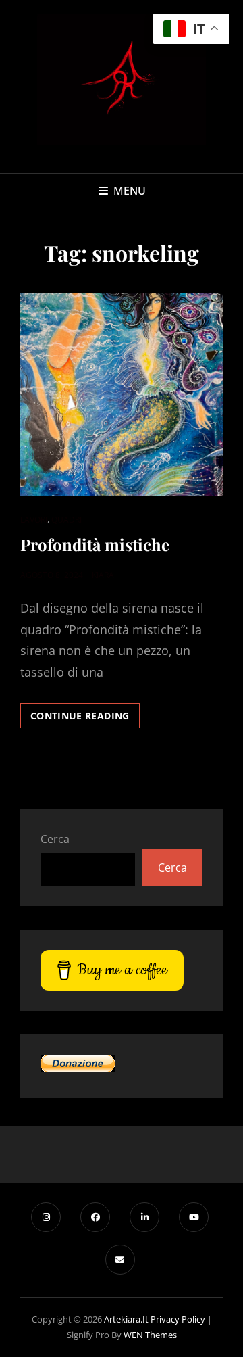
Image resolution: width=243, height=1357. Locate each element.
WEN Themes (150, 1335)
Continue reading (85, 718)
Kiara (103, 575)
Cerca (55, 839)
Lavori (33, 519)
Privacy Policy (178, 1319)
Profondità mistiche (94, 544)
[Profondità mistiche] (121, 394)
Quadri (66, 519)
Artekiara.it (126, 1319)
